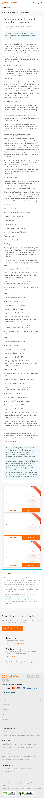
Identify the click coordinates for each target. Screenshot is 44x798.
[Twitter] (37, 676)
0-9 (15, 771)
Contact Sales (19, 643)
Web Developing (7, 759)
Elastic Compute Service (9, 732)
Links (3, 785)
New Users (32, 747)
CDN (19, 732)
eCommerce (21, 735)
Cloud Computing (16, 756)
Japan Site (5, 744)
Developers (34, 756)
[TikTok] (8, 680)
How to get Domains (30, 744)
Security (38, 735)
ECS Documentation (16, 744)
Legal (28, 783)
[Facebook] (28, 676)
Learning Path (23, 747)
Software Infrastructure (9, 747)
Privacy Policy (20, 783)
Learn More (13, 510)
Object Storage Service (9, 735)
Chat (7, 643)
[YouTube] (3, 680)
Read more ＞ (14, 38)
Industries (26, 756)
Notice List (34, 783)
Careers (4, 783)
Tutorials (16, 759)
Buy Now (31, 510)
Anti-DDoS (26, 732)
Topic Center (6, 756)
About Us (11, 783)
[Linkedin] (33, 676)
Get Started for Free (12, 628)
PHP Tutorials (24, 759)
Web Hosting (30, 735)
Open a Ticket (10, 656)
